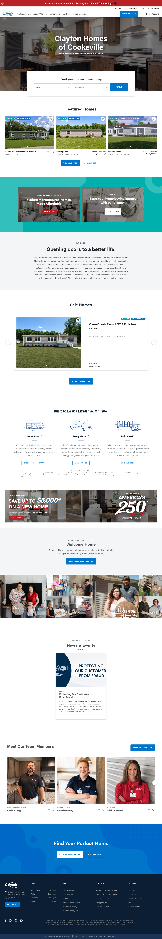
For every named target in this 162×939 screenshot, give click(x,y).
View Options (81, 463)
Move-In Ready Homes (71, 902)
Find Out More (127, 463)
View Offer (49, 211)
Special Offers (39, 14)
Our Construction (53, 14)
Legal (76, 936)
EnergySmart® (101, 902)
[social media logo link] (5, 921)
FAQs (130, 902)
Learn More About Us (142, 748)
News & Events (134, 906)
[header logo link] (8, 13)
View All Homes (70, 163)
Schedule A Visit (129, 14)
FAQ (142, 8)
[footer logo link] (11, 885)
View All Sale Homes (81, 381)
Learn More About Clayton (81, 561)
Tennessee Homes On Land (106, 890)
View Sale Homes (91, 163)
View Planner (113, 212)
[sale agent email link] (48, 810)
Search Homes (119, 87)
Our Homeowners (70, 14)
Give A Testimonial (135, 898)
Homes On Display (70, 906)
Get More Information (69, 854)
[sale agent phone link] (53, 810)
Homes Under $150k (70, 911)
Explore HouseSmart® (34, 463)
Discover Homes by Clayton (106, 894)
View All (81, 649)
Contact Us (12, 904)
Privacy (83, 936)
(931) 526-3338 (154, 8)
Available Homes (24, 14)
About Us (83, 14)
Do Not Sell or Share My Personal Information (103, 936)
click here (44, 512)
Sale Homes (67, 898)
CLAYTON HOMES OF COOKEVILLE (126, 8)
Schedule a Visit (95, 854)
